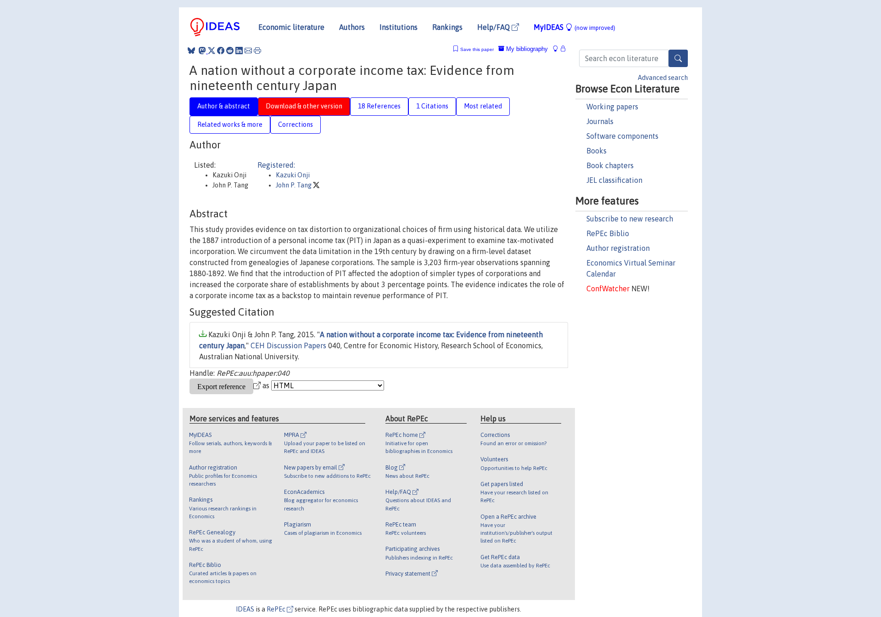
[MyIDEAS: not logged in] (558, 49)
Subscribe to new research (629, 219)
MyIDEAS (574, 27)
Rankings (447, 27)
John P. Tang (294, 185)
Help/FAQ (494, 27)
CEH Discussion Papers (288, 345)
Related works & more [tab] (229, 124)
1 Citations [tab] (432, 106)
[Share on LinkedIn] (239, 50)
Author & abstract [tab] (223, 106)
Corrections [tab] (295, 124)
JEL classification (614, 180)
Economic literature (291, 27)
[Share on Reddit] (230, 50)
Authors (352, 27)
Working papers (612, 106)
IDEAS (245, 609)
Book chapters (610, 165)
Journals (599, 121)
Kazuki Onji (293, 175)
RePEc (277, 609)
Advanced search (663, 77)
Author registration (618, 248)
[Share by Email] (248, 50)
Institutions (398, 27)
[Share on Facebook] (220, 50)
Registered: (276, 165)
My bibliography (526, 48)
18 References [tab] (379, 106)
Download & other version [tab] (304, 106)
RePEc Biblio (607, 233)
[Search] (678, 58)
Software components (622, 136)
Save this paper (477, 49)
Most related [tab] (483, 106)
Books (596, 151)
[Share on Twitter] (211, 50)
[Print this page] (257, 50)
